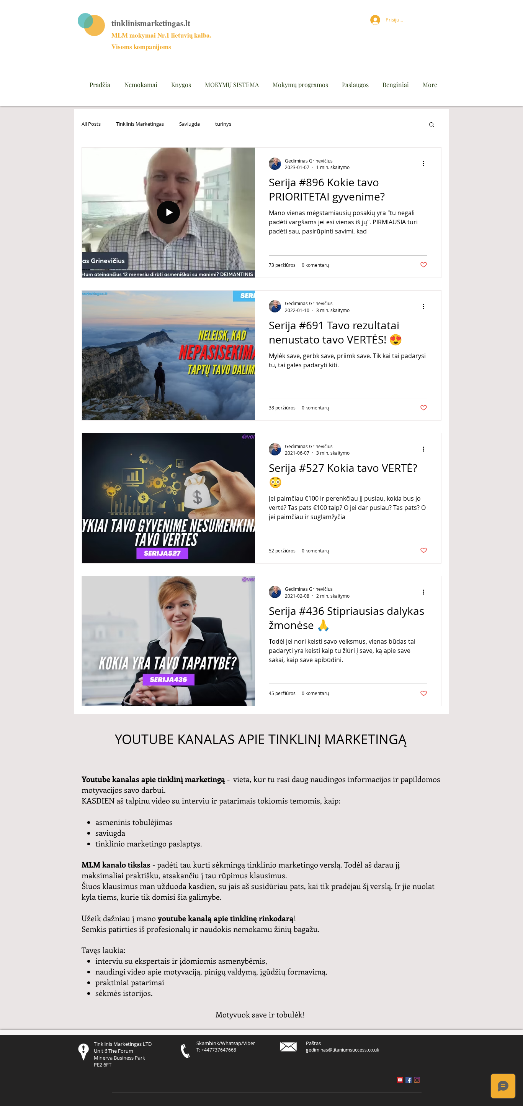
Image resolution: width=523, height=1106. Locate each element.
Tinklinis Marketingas (140, 124)
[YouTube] (400, 1080)
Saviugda (189, 124)
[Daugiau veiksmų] (426, 163)
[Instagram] (417, 1080)
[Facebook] (408, 1080)
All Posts (91, 124)
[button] (431, 125)
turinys (223, 124)
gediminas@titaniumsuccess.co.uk (342, 1050)
